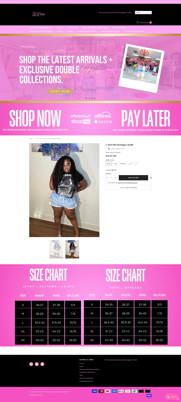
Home (31, 138)
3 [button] (91, 98)
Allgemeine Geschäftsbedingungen (127, 182)
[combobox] (142, 12)
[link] (90, 119)
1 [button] (86, 98)
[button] (20, 68)
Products (38, 138)
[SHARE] (150, 177)
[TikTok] (42, 364)
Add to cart (133, 178)
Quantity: (108, 173)
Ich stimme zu (112, 183)
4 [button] (94, 98)
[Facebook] (31, 364)
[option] (90, 68)
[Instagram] (37, 364)
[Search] (143, 12)
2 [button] (89, 98)
